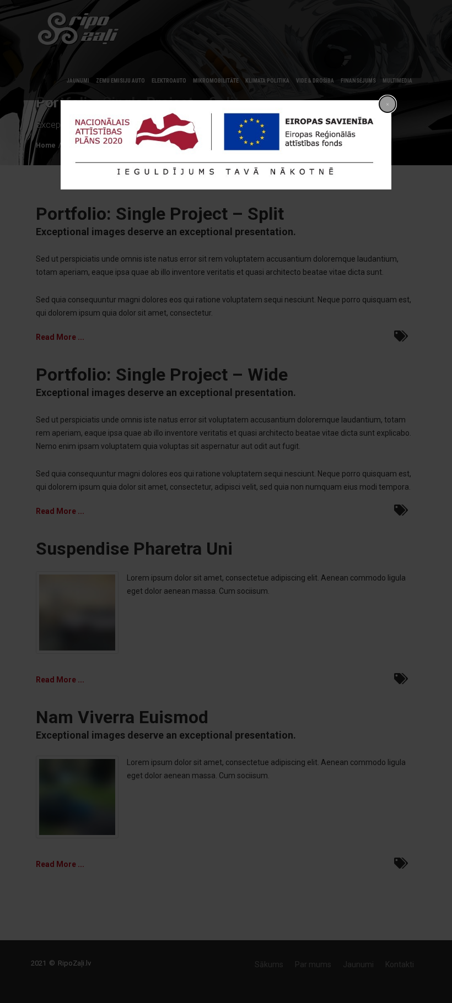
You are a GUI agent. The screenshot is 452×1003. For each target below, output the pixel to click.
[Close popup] (387, 104)
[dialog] (226, 144)
